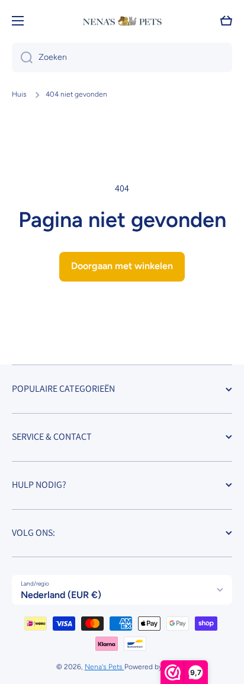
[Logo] (122, 21)
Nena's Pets (104, 667)
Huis (19, 94)
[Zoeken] (22, 57)
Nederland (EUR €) (61, 594)
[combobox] (122, 57)
